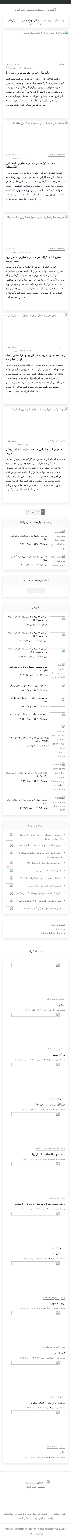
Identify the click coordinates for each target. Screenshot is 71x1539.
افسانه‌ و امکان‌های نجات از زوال (47, 1154)
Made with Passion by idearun (20, 1528)
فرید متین (10, 64)
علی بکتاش (54, 1457)
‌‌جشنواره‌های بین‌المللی (56, 154)
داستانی (62, 64)
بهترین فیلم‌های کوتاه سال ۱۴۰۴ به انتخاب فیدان (39, 845)
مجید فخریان (54, 1159)
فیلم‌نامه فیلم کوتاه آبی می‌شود (46, 870)
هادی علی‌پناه (54, 1010)
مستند (63, 1098)
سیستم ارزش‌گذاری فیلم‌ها (52, 933)
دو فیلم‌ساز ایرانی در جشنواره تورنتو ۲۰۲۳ (28, 714)
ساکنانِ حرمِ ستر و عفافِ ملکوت (47, 1402)
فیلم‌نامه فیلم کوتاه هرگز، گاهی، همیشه (42, 908)
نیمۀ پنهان (60, 1005)
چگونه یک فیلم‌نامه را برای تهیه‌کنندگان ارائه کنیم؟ (38, 893)
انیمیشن (62, 347)
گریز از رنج (59, 1353)
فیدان (8, 154)
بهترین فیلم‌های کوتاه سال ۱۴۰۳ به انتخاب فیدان (39, 900)
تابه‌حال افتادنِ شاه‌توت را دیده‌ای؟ (27, 72)
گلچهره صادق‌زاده (52, 1059)
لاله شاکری (54, 1258)
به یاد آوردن (59, 1253)
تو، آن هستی (58, 1054)
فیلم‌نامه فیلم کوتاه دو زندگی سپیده (44, 885)
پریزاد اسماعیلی (52, 1357)
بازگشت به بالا (36, 1533)
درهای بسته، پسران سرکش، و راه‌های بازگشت (40, 1203)
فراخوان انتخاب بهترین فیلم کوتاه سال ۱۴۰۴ (40, 878)
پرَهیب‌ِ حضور (58, 1303)
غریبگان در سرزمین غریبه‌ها (50, 1104)
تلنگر (62, 1452)
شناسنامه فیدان (57, 924)
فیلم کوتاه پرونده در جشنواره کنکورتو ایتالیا (28, 685)
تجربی (63, 1148)
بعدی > (31, 511)
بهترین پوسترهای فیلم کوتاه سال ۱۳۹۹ (43, 863)
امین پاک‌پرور (54, 1208)
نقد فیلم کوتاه (52, 999)
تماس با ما (60, 929)
